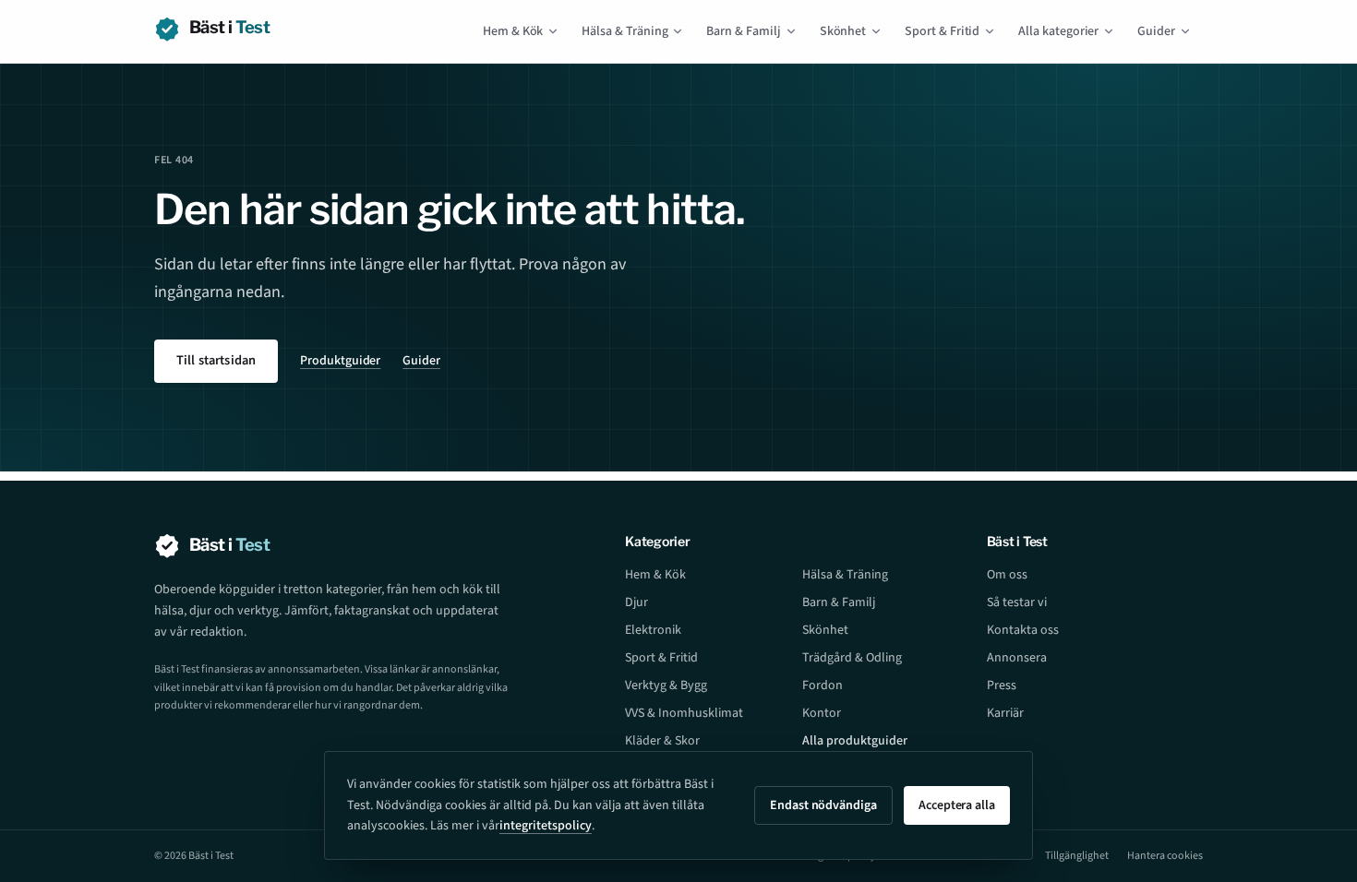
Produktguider (340, 361)
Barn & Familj (743, 31)
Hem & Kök (513, 31)
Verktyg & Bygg (666, 685)
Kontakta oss (1023, 630)
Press (1001, 685)
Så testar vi (1017, 602)
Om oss (1007, 575)
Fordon (822, 685)
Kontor (821, 713)
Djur (636, 602)
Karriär (1005, 713)
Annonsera (1017, 658)
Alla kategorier (1058, 31)
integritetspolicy (545, 825)
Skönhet (843, 31)
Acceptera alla (957, 805)
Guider (1156, 31)
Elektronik (653, 630)
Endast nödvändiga (823, 805)
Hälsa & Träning (624, 31)
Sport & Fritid (942, 31)
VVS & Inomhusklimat (684, 713)
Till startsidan (216, 360)
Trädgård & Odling (852, 658)
